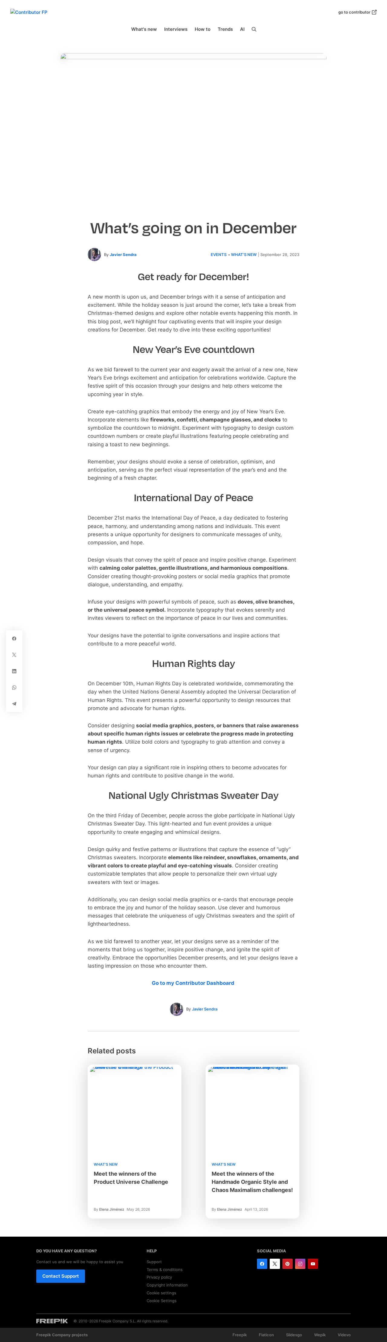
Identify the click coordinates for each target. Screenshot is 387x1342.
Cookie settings (161, 1292)
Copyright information (167, 1285)
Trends (225, 29)
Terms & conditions (165, 1269)
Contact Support (60, 1276)
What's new (144, 29)
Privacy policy (159, 1277)
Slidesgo (294, 1334)
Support (154, 1261)
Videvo (344, 1334)
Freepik (240, 1334)
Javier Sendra (123, 254)
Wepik (320, 1334)
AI (242, 29)
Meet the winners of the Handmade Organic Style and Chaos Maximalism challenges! (252, 1182)
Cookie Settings (162, 1300)
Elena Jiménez (111, 1209)
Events (218, 254)
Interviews (175, 29)
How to (202, 29)
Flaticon (266, 1334)
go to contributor (354, 12)
